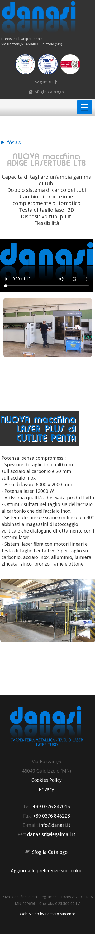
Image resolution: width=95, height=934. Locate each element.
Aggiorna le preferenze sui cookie (46, 870)
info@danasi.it (54, 825)
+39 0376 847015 (51, 806)
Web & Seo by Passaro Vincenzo (47, 913)
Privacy (46, 789)
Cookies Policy (46, 780)
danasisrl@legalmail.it (51, 834)
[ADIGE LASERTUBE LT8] (47, 355)
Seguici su (44, 81)
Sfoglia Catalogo (49, 91)
